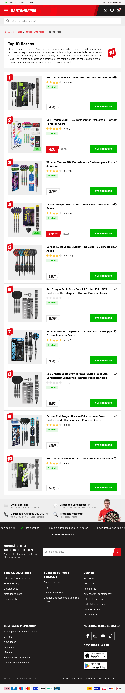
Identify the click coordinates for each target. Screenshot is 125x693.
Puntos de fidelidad (54, 592)
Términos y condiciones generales (78, 678)
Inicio (19, 32)
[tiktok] (111, 636)
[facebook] (88, 636)
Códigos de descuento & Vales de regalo (61, 600)
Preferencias (90, 614)
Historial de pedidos (94, 604)
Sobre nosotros (52, 582)
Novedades (10, 642)
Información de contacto (17, 578)
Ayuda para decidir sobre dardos (21, 631)
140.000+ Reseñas (112, 2)
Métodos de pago (13, 594)
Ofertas (8, 636)
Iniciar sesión (91, 583)
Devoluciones (11, 588)
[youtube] (103, 636)
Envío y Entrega (12, 583)
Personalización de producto (19, 657)
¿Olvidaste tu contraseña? (98, 594)
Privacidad (104, 678)
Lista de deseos (92, 609)
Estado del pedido (93, 599)
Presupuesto (11, 599)
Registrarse (90, 588)
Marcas (8, 652)
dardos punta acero (34, 32)
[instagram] (95, 636)
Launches (9, 647)
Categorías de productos (17, 662)
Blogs (47, 587)
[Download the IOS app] (95, 655)
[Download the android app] (95, 666)
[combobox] (64, 21)
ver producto (103, 106)
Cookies (117, 678)
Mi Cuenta (89, 578)
